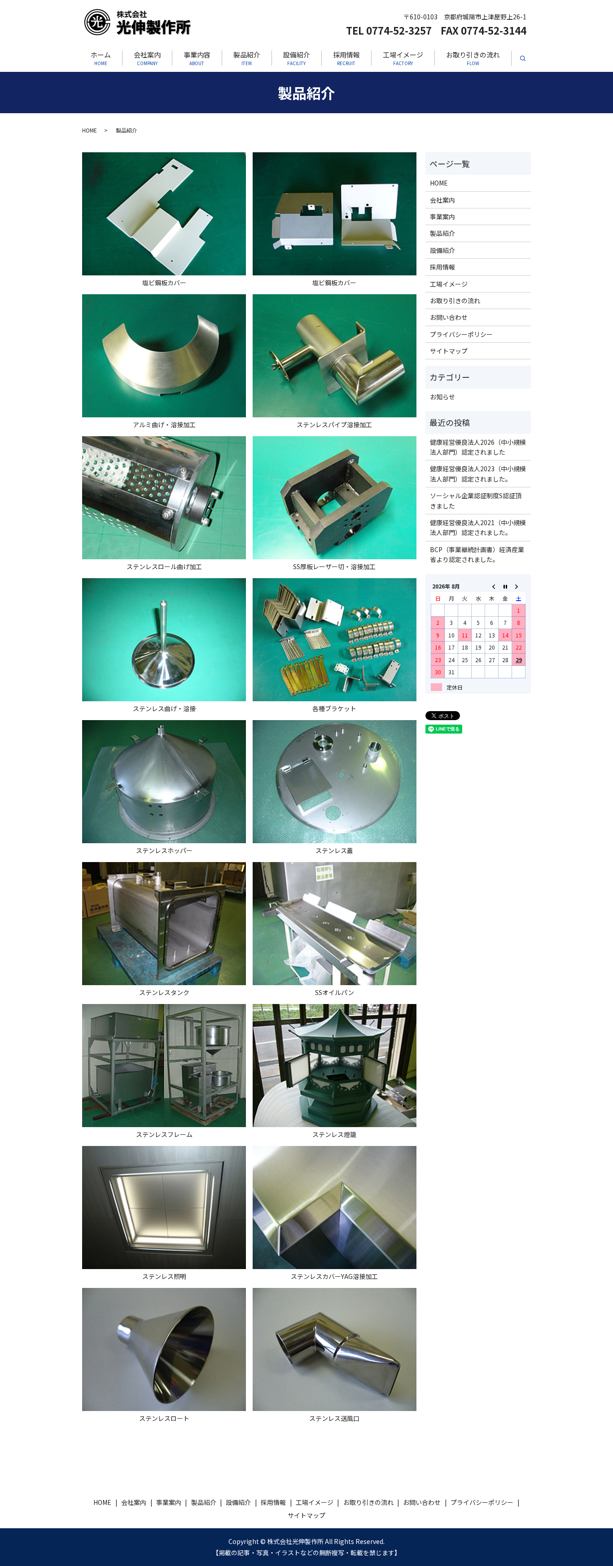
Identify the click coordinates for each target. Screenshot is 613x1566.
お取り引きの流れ (473, 58)
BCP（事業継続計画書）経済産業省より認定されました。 (477, 554)
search (528, 60)
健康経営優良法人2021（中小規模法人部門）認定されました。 (478, 527)
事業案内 (442, 216)
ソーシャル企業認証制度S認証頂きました (475, 500)
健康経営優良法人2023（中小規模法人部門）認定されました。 (478, 473)
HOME (89, 130)
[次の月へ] (518, 586)
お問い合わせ (449, 317)
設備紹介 (296, 58)
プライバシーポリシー (461, 334)
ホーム (101, 58)
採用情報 (346, 58)
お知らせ (442, 396)
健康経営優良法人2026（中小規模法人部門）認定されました (478, 447)
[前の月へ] (492, 586)
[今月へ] (505, 586)
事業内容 (197, 58)
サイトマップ (449, 350)
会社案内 (147, 58)
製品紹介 (246, 58)
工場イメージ (403, 58)
